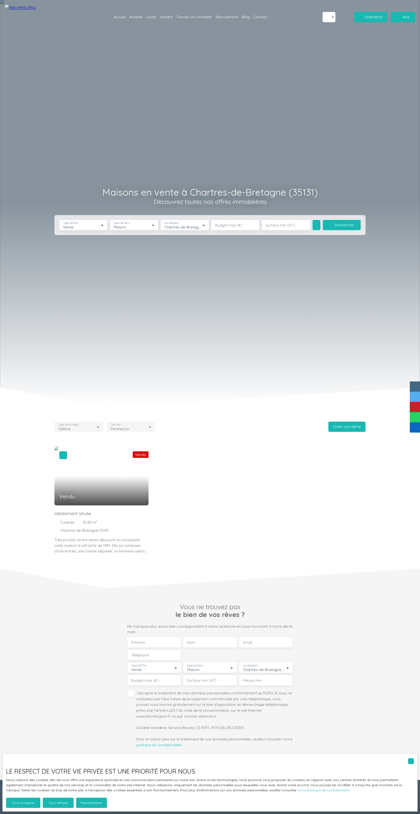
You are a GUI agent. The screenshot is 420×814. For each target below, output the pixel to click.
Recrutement (227, 16)
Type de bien (121, 223)
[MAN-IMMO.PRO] (31, 17)
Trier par (115, 424)
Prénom (138, 642)
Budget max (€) (229, 225)
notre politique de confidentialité (324, 790)
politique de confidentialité (159, 744)
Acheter (136, 16)
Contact (260, 16)
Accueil (120, 16)
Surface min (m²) (280, 225)
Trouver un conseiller (194, 16)
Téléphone (140, 655)
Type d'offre (70, 223)
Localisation (171, 223)
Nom (191, 642)
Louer (151, 16)
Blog (246, 16)
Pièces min (252, 680)
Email (247, 642)
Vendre (166, 16)
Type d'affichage (68, 424)
